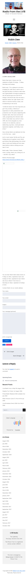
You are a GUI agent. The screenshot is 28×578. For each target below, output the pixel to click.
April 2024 (5, 487)
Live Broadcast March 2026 (10, 403)
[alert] (14, 380)
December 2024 (7, 473)
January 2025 (6, 471)
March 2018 (6, 504)
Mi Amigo (9, 344)
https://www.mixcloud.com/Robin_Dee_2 (13, 159)
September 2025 (7, 454)
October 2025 (6, 452)
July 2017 (5, 514)
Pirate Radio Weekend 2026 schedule (12, 394)
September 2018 (7, 498)
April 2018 (5, 501)
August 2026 (6, 441)
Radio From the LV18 (14, 11)
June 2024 (5, 484)
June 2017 (5, 517)
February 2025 (6, 468)
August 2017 (6, 512)
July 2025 (5, 460)
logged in (12, 369)
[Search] (24, 410)
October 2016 (6, 525)
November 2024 (7, 476)
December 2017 (7, 506)
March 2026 (6, 446)
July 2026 (5, 443)
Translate (17, 430)
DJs (4, 344)
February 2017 (6, 523)
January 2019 (6, 495)
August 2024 (6, 482)
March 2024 (6, 490)
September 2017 (7, 509)
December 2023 (7, 493)
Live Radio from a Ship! (9, 388)
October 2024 (6, 479)
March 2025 (6, 465)
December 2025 (7, 449)
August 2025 (6, 457)
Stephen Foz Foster (8, 391)
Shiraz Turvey (9, 557)
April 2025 (5, 463)
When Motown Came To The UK (11, 398)
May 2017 (5, 520)
